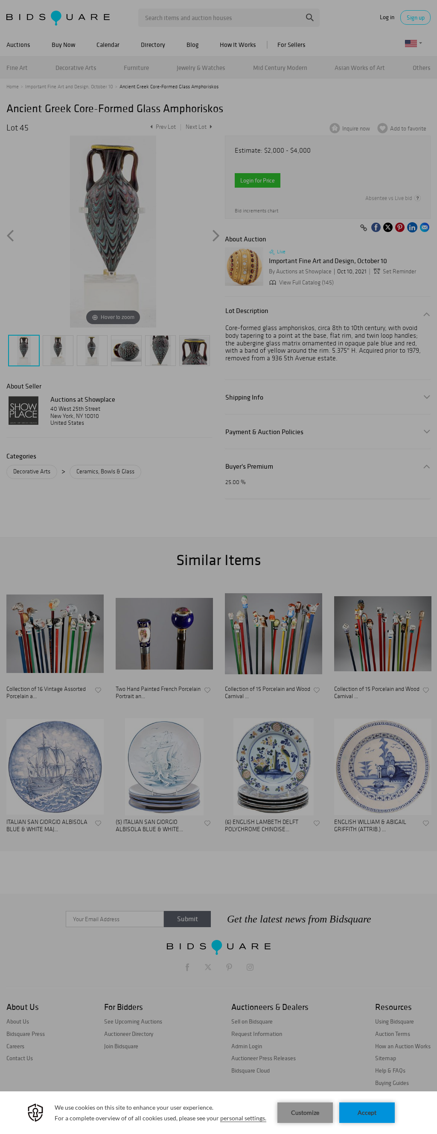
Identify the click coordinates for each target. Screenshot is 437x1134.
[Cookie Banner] (218, 1112)
